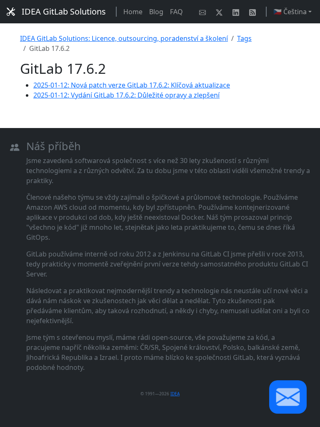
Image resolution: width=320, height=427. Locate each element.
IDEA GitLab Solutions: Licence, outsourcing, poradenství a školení (124, 38)
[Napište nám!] (204, 11)
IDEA (175, 394)
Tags (244, 38)
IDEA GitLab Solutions (64, 11)
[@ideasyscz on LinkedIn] (237, 11)
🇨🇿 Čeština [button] (290, 11)
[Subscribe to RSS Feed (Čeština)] (254, 11)
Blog (156, 11)
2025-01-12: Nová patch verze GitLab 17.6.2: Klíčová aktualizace (131, 85)
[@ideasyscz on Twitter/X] (220, 11)
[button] (288, 397)
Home (132, 11)
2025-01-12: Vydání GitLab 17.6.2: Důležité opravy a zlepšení (126, 95)
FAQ (176, 11)
